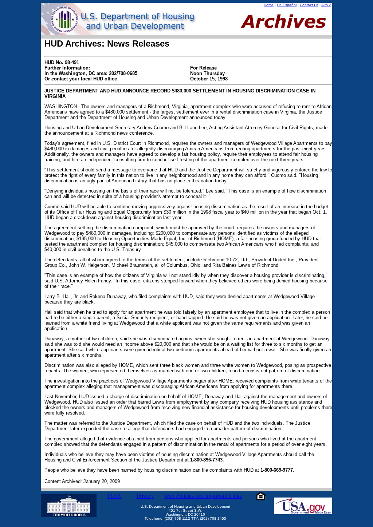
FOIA (114, 496)
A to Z (326, 5)
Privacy (145, 496)
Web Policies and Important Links (203, 496)
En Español (287, 5)
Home (269, 5)
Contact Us (309, 5)
